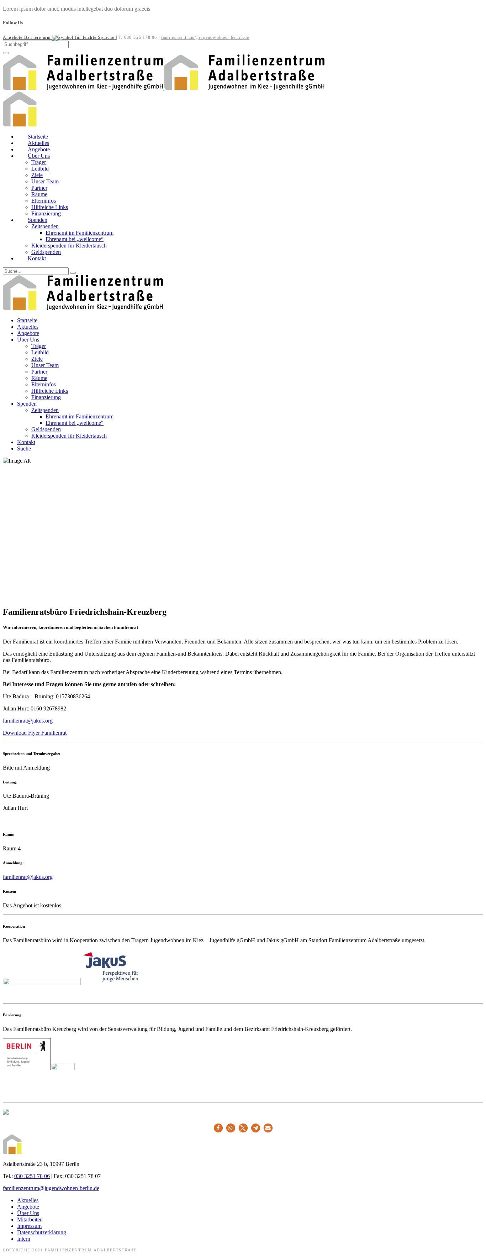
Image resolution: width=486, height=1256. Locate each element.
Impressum (29, 1226)
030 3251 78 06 (32, 1176)
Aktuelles (27, 1200)
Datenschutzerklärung (41, 1232)
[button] (218, 1128)
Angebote (28, 1207)
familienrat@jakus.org (28, 721)
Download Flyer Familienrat (35, 733)
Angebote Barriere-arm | (60, 37)
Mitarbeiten (30, 1219)
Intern (23, 1239)
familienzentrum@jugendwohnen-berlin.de (205, 37)
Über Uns (28, 1213)
